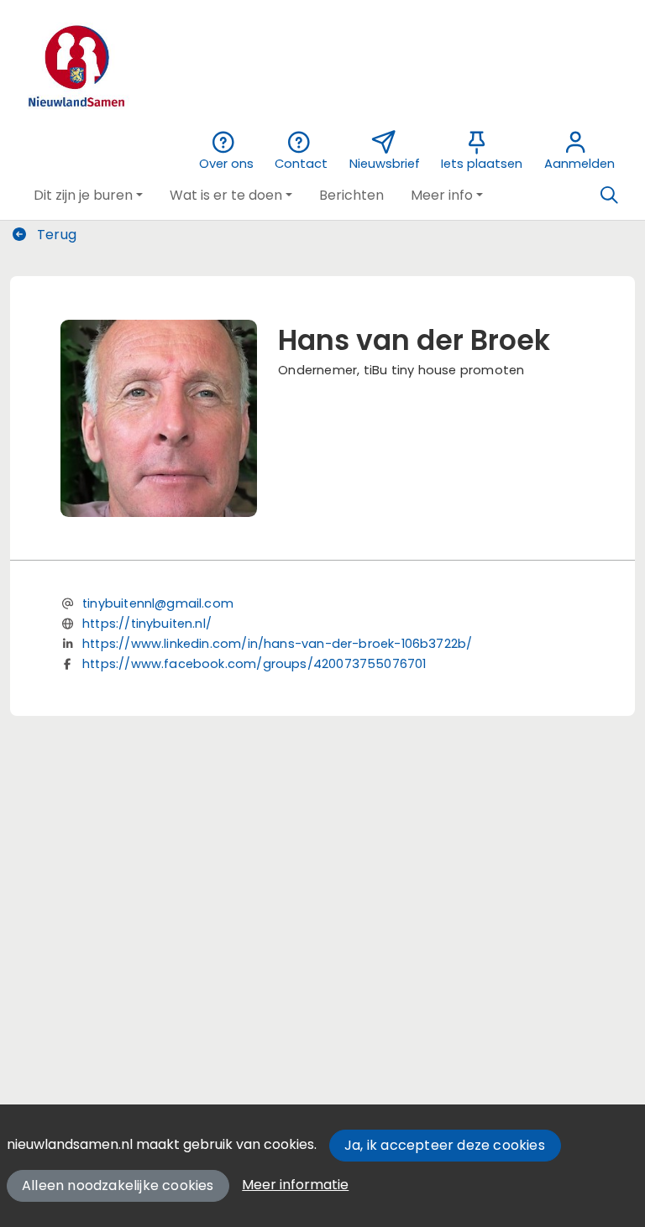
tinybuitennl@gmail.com (157, 603)
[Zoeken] (609, 195)
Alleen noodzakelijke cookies (118, 1185)
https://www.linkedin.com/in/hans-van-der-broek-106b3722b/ (277, 643)
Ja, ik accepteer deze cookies (444, 1145)
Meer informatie (295, 1184)
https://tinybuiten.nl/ (147, 623)
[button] (88, 195)
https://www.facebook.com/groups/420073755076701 (254, 663)
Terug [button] (55, 234)
